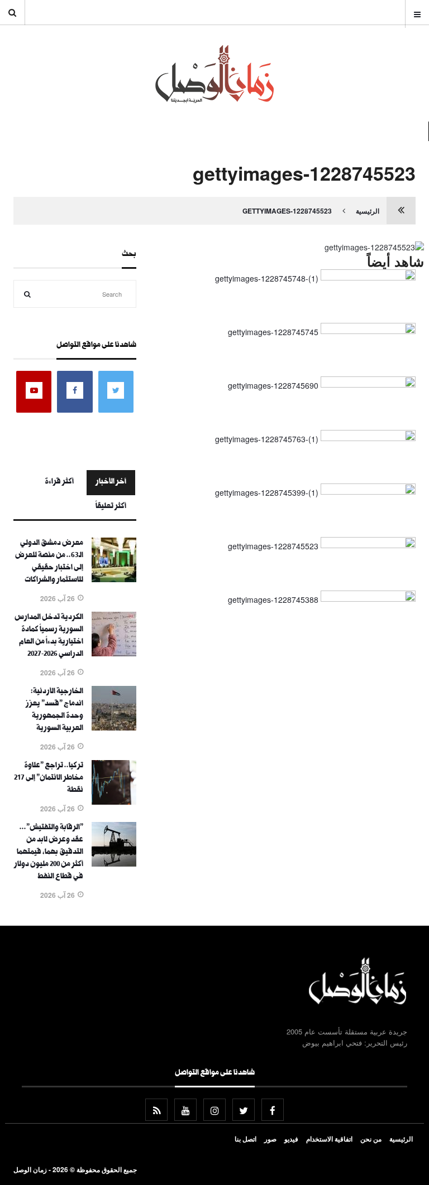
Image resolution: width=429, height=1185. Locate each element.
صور (270, 1139)
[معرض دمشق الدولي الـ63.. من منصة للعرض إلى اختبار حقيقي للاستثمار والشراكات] (114, 578)
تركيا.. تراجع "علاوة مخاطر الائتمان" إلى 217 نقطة (48, 778)
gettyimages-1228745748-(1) (266, 278)
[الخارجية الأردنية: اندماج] (114, 727)
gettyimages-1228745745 (273, 331)
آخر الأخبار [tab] (111, 482)
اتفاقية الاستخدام (329, 1139)
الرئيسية (367, 211)
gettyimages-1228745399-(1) (266, 492)
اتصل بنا (245, 1139)
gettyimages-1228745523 (287, 211)
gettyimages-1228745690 (273, 385)
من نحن (371, 1139)
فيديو (291, 1139)
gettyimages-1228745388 (273, 599)
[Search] (27, 294)
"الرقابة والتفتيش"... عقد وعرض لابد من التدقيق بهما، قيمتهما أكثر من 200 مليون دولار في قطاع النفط (48, 853)
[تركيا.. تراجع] (114, 801)
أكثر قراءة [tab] (59, 482)
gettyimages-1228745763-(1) (266, 438)
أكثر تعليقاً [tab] (111, 506)
